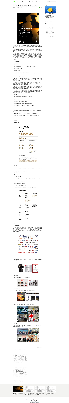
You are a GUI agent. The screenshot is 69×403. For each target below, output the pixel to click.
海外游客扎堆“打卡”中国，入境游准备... (49, 21)
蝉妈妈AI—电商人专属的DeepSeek (17, 370)
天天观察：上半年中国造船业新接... (50, 31)
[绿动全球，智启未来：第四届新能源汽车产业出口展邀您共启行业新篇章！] (29, 389)
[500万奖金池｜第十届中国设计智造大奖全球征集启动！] (18, 389)
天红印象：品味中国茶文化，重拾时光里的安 (18, 372)
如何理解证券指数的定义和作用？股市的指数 (18, 360)
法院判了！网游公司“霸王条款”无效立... (49, 17)
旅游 (36, 1)
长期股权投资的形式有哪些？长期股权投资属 (18, 359)
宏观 (32, 1)
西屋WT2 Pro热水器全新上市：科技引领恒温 (18, 371)
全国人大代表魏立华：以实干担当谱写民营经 (18, 374)
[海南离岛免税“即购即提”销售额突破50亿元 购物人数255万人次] (50, 9)
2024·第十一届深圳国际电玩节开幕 (50, 26)
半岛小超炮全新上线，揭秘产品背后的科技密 (18, 369)
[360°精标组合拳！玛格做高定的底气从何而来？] (51, 389)
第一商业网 (33, 399)
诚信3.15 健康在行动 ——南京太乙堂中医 (18, 373)
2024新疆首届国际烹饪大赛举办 (48, 15)
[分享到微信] (39, 7)
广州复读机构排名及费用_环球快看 (50, 32)
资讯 (22, 1)
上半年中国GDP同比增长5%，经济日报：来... (50, 16)
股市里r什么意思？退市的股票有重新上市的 (18, 355)
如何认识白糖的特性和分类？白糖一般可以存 (18, 361)
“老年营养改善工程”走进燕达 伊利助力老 (18, 356)
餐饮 (25, 1)
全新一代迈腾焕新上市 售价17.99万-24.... (50, 18)
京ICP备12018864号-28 (35, 400)
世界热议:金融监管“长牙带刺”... (49, 33)
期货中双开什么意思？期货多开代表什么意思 (18, 358)
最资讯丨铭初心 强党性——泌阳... (50, 36)
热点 (39, 1)
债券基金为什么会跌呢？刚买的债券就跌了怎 (18, 357)
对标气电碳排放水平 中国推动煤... (50, 28)
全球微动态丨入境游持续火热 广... (50, 27)
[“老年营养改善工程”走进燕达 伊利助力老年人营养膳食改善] (40, 389)
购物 (29, 1)
